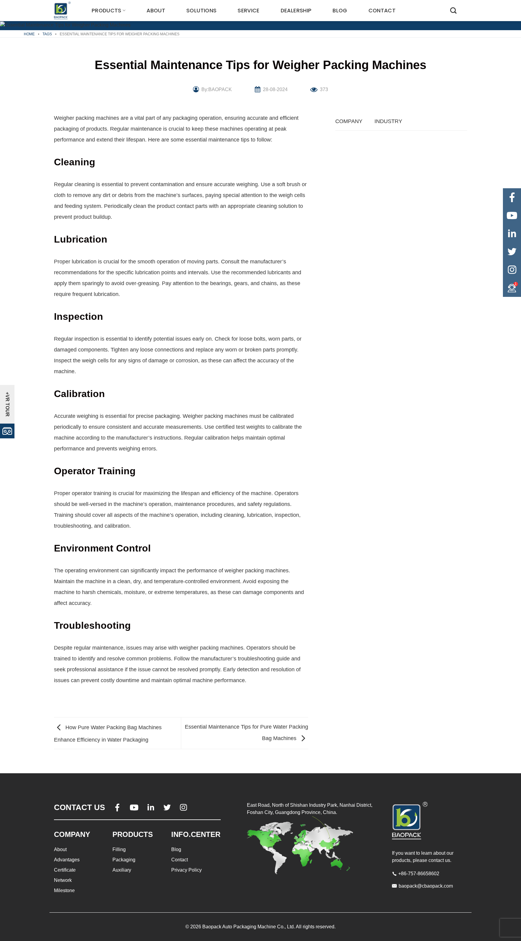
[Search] (453, 10)
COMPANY (348, 121)
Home (29, 34)
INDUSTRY (388, 121)
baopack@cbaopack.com (426, 886)
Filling (119, 849)
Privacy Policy (186, 870)
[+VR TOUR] (7, 430)
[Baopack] (63, 10)
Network (63, 880)
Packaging (123, 859)
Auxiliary (121, 870)
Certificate (65, 870)
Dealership (296, 10)
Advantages (67, 859)
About (156, 10)
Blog (340, 10)
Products (107, 10)
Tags (47, 34)
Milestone (64, 890)
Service (248, 10)
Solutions (201, 10)
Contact (382, 10)
